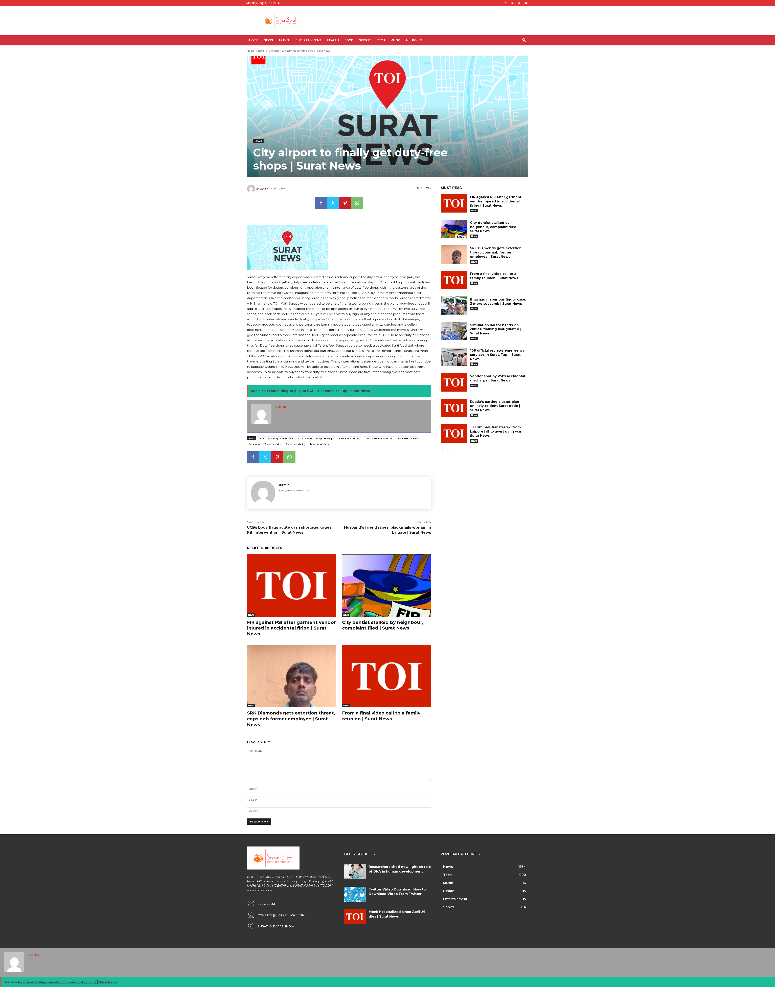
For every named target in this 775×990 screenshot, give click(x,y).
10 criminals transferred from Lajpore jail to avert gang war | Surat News (497, 431)
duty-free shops (325, 438)
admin (264, 188)
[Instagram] (512, 3)
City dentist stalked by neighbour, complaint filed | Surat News (382, 625)
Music (395, 40)
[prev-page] (443, 449)
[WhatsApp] (357, 203)
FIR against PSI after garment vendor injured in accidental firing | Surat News (291, 628)
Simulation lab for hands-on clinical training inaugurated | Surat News (495, 329)
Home (253, 40)
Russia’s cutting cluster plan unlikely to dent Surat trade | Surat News (495, 406)
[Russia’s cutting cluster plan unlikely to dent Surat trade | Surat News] (454, 408)
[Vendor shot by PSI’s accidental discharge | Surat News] (454, 382)
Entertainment (308, 40)
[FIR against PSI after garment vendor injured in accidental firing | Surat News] (291, 585)
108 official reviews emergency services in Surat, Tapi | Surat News (497, 355)
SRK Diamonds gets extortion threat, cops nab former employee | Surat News (291, 718)
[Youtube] (526, 3)
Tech (381, 40)
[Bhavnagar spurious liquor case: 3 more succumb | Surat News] (454, 305)
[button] (524, 40)
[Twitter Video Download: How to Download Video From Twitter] (355, 894)
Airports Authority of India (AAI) (276, 438)
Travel (284, 40)
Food (349, 40)
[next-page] (449, 449)
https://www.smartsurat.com (294, 490)
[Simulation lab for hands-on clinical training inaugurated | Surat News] (454, 331)
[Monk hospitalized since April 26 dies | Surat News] (355, 916)
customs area (304, 438)
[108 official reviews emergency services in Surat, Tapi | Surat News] (454, 357)
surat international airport (379, 438)
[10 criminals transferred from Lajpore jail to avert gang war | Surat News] (454, 433)
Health (333, 40)
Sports (365, 40)
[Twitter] (519, 3)
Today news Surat (320, 443)
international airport (349, 438)
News (268, 40)
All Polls (414, 40)
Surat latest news (407, 438)
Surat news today (296, 443)
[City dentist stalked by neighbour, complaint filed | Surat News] (386, 585)
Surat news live (273, 443)
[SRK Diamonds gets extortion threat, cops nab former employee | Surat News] (291, 676)
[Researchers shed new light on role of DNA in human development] (355, 871)
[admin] (251, 189)
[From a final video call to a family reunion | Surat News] (386, 676)
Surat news (255, 443)
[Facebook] (506, 3)
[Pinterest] (345, 203)
